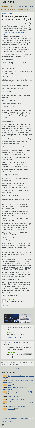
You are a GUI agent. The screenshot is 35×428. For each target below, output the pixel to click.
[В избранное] (30, 23)
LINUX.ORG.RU (8, 2)
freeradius (11, 409)
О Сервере (4, 418)
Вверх (31, 418)
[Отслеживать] (30, 28)
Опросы (14, 9)
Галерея (10, 6)
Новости (4, 6)
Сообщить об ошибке (7, 420)
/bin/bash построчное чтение (17, 406)
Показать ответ (12, 337)
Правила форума (12, 418)
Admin (10, 13)
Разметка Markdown (23, 418)
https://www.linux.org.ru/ (8, 421)
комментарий (12, 342)
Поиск (26, 9)
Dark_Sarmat (11, 299)
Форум (8, 9)
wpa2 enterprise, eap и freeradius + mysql (20, 402)
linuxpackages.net (13, 396)
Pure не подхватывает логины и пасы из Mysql (16, 18)
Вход (31, 6)
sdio (8, 332)
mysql (9, 385)
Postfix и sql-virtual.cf (14, 399)
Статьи (3, 9)
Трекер (20, 9)
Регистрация (23, 6)
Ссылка (4, 305)
